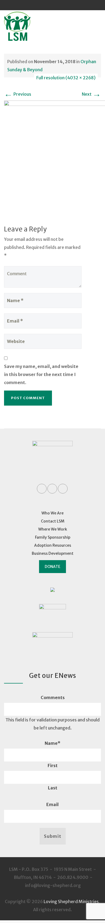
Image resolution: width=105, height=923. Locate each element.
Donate (52, 566)
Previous (17, 94)
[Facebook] (42, 5)
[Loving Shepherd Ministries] (24, 26)
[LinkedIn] (52, 5)
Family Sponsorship (52, 537)
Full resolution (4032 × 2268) (66, 77)
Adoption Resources (52, 545)
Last (52, 787)
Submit (52, 836)
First (53, 765)
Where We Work (52, 529)
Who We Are (52, 513)
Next (91, 94)
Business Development (53, 553)
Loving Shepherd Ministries (71, 901)
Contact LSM (52, 521)
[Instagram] (63, 5)
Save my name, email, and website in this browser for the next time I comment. (41, 374)
